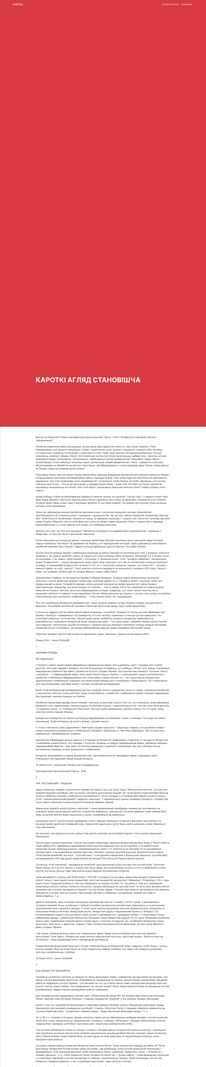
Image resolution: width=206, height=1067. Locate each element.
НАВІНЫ (17, 4)
